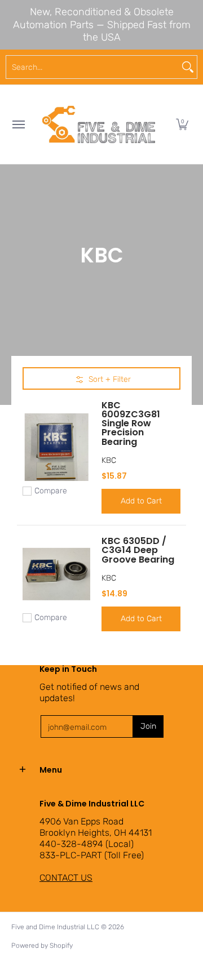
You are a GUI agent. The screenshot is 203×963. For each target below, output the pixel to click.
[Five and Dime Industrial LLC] (98, 124)
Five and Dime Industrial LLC (55, 927)
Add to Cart (141, 501)
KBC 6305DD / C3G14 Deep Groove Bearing (138, 549)
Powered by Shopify (42, 945)
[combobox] (92, 67)
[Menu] (18, 124)
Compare (50, 491)
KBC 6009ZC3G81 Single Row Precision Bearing (131, 423)
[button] (182, 124)
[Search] (188, 67)
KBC (109, 460)
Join (148, 726)
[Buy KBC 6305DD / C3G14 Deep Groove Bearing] (56, 574)
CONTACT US (65, 877)
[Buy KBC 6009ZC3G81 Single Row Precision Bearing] (56, 447)
